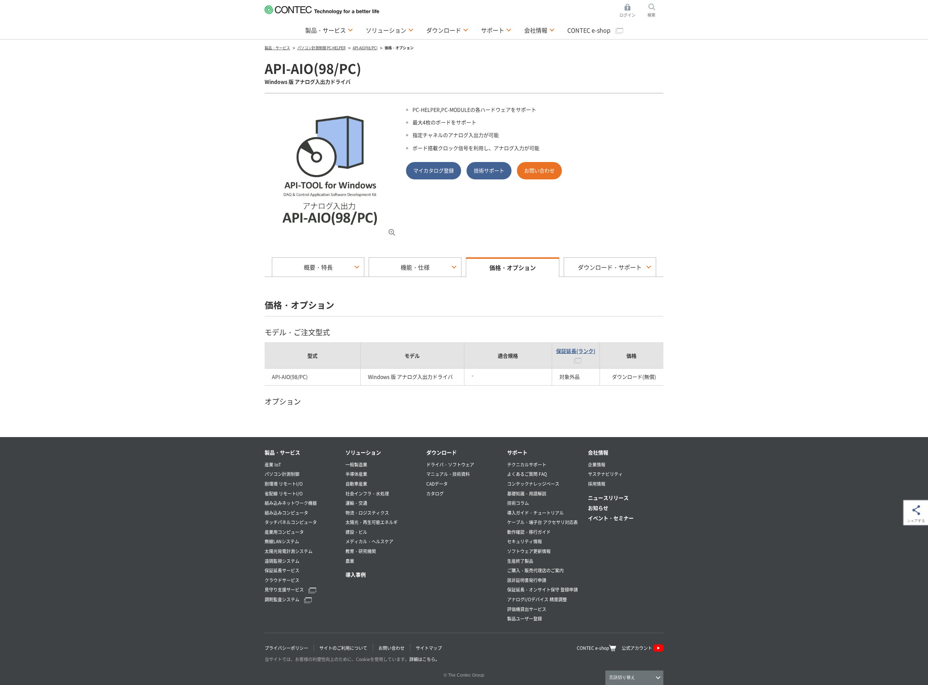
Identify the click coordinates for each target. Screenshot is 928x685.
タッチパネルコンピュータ (291, 522)
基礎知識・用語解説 (526, 493)
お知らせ (598, 507)
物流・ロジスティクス (367, 513)
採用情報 (596, 484)
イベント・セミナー (611, 518)
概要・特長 (318, 267)
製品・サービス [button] (329, 29)
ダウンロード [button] (447, 29)
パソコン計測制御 (282, 474)
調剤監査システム (283, 599)
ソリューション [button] (390, 29)
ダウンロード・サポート (610, 267)
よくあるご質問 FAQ (527, 474)
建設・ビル (356, 532)
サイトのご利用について (343, 648)
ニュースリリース (608, 497)
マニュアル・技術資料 (448, 474)
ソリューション (363, 452)
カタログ (435, 493)
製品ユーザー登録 (524, 618)
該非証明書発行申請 (526, 580)
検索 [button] (655, 11)
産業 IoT (273, 464)
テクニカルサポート (526, 464)
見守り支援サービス (285, 589)
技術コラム (518, 503)
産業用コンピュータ (284, 532)
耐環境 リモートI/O (284, 484)
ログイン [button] (629, 11)
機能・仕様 (415, 267)
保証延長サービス (282, 570)
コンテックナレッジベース (533, 484)
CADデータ (437, 484)
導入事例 (355, 574)
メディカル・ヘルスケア (369, 541)
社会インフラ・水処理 (367, 493)
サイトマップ (429, 648)
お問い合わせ (539, 170)
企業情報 (596, 464)
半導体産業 (356, 474)
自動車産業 (356, 484)
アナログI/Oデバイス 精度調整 (537, 599)
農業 (349, 561)
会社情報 (598, 452)
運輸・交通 (356, 503)
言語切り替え (622, 677)
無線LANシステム (282, 541)
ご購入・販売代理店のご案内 (535, 570)
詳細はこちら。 (424, 659)
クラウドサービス (282, 580)
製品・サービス (282, 452)
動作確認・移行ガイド (529, 532)
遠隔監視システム (282, 561)
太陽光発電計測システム (288, 551)
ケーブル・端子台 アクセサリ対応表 (542, 522)
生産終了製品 (520, 561)
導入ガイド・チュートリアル (535, 513)
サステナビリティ (605, 474)
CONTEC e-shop (589, 30)
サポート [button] (496, 29)
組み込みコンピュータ (286, 513)
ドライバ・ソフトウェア (450, 464)
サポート (517, 452)
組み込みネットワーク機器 (291, 503)
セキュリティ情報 (524, 541)
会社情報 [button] (539, 29)
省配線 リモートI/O (284, 493)
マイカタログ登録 (433, 170)
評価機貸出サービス (526, 609)
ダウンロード (441, 452)
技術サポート (489, 170)
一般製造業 (356, 464)
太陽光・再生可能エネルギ (371, 522)
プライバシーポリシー (286, 648)
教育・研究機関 (360, 551)
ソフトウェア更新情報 (529, 551)
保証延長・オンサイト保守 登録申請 (542, 589)
